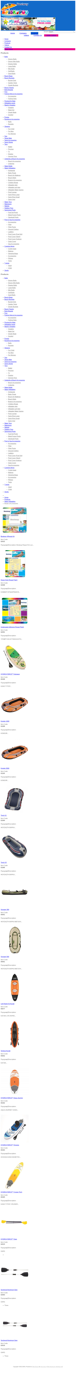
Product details (5, 548)
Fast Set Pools (13, 212)
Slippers (7, 126)
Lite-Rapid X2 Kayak (7, 1004)
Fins (5, 92)
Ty (9, 151)
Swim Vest (11, 199)
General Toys (12, 156)
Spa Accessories (13, 244)
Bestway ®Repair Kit (7, 536)
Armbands (11, 170)
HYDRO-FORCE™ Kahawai (10, 674)
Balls (6, 56)
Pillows (10, 258)
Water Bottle (8, 166)
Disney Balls (12, 59)
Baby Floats (12, 173)
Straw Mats (8, 138)
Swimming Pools (10, 210)
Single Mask (12, 112)
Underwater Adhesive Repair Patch (12, 627)
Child (10, 268)
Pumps (6, 117)
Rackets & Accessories (12, 119)
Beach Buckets (9, 78)
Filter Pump (12, 227)
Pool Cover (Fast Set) (15, 234)
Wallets (6, 206)
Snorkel (10, 115)
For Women (12, 134)
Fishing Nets (12, 98)
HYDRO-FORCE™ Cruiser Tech (11, 1192)
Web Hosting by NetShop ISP (55, 1366)
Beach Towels (9, 88)
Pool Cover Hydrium (15, 239)
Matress (10, 251)
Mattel (10, 147)
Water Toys (8, 202)
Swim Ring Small (14, 197)
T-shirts (6, 263)
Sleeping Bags (13, 253)
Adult (10, 265)
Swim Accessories (10, 140)
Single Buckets (13, 85)
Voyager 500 (5, 956)
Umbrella (11, 163)
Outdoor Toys (8, 208)
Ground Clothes (13, 229)
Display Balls (12, 64)
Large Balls (12, 66)
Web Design (35, 1366)
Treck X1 (4, 815)
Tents (10, 261)
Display (10, 154)
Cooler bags (12, 249)
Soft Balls (11, 71)
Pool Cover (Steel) (14, 236)
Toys (6, 144)
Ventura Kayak (5, 1051)
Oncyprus (43, 1366)
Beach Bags (8, 76)
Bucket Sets (12, 80)
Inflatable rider (13, 185)
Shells (6, 270)
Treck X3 (4, 862)
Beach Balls (12, 178)
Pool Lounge (12, 192)
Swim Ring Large (14, 194)
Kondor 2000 (5, 768)
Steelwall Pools (13, 217)
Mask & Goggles (9, 105)
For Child (11, 129)
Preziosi (11, 149)
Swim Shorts (8, 142)
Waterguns (7, 204)
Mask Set (11, 110)
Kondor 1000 (5, 721)
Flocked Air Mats (9, 101)
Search (46, 32)
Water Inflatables (9, 168)
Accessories (12, 96)
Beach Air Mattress (14, 175)
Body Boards (8, 90)
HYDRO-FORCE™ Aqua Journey (12, 1098)
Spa (5, 136)
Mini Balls (11, 69)
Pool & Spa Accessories (12, 220)
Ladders (11, 232)
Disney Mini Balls (14, 61)
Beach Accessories (14, 161)
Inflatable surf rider (14, 187)
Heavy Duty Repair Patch (9, 580)
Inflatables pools (9, 103)
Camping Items (9, 246)
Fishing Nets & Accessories (13, 94)
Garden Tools (12, 83)
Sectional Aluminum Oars (9, 1290)
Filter (9, 224)
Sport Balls (11, 73)
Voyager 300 (5, 909)
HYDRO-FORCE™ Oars (9, 1239)
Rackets (11, 124)
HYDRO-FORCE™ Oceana (10, 1145)
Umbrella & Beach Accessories (14, 159)
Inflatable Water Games (15, 190)
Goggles (11, 107)
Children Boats (13, 182)
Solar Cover (12, 241)
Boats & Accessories (15, 180)
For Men (11, 131)
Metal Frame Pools (14, 215)
